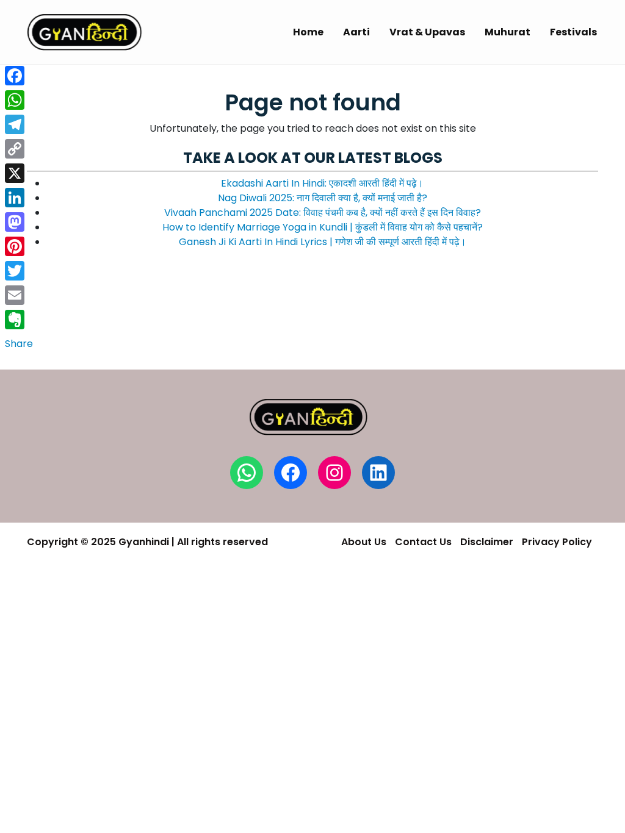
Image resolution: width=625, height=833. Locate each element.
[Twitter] (18, 271)
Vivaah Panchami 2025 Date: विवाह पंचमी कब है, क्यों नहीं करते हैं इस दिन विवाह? (322, 213)
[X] (18, 173)
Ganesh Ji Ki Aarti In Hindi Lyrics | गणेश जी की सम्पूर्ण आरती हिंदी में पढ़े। (322, 242)
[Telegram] (18, 124)
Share (19, 344)
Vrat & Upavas (427, 32)
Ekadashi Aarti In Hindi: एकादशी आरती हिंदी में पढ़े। (322, 183)
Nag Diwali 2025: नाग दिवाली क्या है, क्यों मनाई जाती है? (322, 198)
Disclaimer (486, 542)
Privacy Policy (557, 542)
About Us (363, 542)
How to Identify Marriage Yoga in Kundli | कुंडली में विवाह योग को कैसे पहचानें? (322, 227)
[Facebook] (18, 75)
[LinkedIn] (18, 197)
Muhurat (507, 32)
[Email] (18, 295)
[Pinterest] (18, 246)
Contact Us (423, 542)
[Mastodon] (18, 222)
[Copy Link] (18, 149)
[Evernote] (18, 319)
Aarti (356, 32)
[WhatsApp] (18, 100)
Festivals (573, 32)
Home (308, 32)
